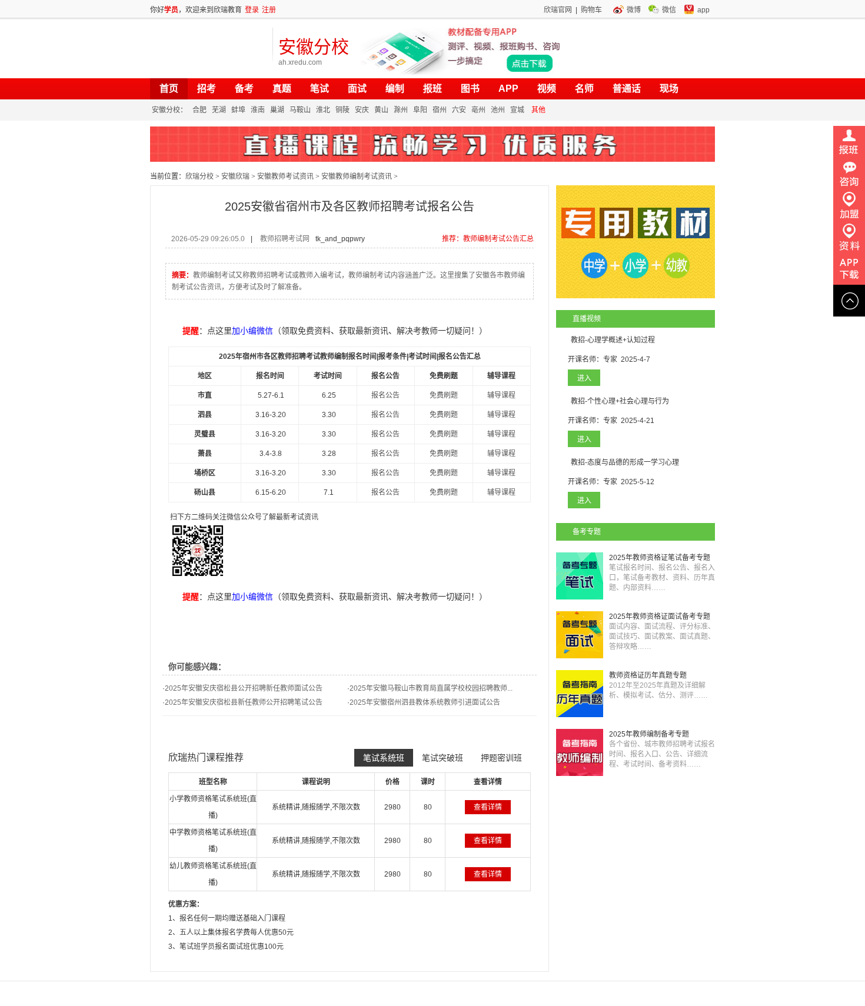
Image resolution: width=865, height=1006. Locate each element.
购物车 (591, 10)
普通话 (627, 89)
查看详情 (488, 807)
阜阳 (420, 110)
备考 (244, 89)
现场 (669, 89)
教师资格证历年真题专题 (648, 675)
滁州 (401, 110)
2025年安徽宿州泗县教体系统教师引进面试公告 (425, 702)
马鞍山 (300, 110)
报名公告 (385, 395)
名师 (584, 89)
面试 (357, 89)
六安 (459, 110)
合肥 (199, 110)
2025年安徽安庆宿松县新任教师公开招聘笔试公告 (243, 702)
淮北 (323, 110)
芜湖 (219, 110)
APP (508, 89)
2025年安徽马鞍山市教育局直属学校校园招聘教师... (431, 688)
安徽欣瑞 (235, 176)
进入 (584, 378)
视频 (546, 89)
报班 (432, 89)
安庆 (362, 110)
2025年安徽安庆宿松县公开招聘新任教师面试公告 (243, 688)
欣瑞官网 (558, 10)
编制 (394, 89)
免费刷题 (444, 395)
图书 (470, 89)
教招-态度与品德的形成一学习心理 (625, 462)
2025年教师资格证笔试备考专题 (659, 558)
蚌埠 (238, 110)
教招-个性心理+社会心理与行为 (620, 401)
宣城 (517, 110)
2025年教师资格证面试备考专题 (659, 616)
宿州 (439, 110)
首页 (168, 89)
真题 (281, 89)
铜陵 (342, 110)
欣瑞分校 (199, 176)
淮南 (258, 110)
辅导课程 (501, 395)
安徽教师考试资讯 (285, 176)
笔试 (319, 89)
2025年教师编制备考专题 (649, 734)
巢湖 (277, 110)
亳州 (478, 110)
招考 (206, 89)
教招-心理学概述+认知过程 (613, 340)
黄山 (381, 110)
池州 (498, 110)
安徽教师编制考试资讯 (356, 176)
